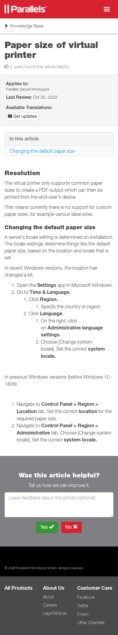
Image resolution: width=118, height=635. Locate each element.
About (48, 597)
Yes (44, 527)
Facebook (86, 597)
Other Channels (90, 622)
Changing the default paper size (42, 151)
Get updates (24, 116)
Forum (82, 614)
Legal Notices (55, 613)
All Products (19, 588)
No (69, 527)
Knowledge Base (24, 28)
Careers (50, 605)
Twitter (82, 605)
